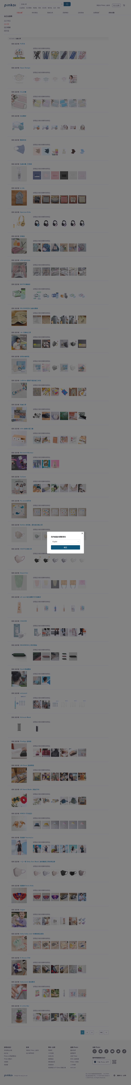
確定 (65, 547)
